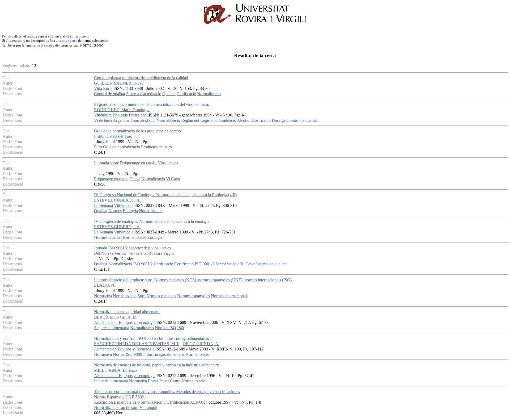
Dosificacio (261, 120)
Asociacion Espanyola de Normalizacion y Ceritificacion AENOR (149, 402)
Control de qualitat (109, 93)
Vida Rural (103, 88)
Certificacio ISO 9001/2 (194, 264)
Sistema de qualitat (271, 264)
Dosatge (279, 120)
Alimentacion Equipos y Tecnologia (124, 349)
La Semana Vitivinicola (113, 205)
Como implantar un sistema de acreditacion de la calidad (141, 78)
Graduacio (227, 120)
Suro (98, 147)
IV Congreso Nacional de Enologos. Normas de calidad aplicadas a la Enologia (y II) (165, 195)
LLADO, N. (104, 285)
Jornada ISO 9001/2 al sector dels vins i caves (132, 248)
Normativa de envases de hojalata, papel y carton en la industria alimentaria (157, 365)
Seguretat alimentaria (111, 327)
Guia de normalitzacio (121, 147)
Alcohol (243, 120)
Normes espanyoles (193, 296)
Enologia (130, 210)
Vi (168, 179)
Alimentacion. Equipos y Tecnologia (124, 322)
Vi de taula (103, 120)
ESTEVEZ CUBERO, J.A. (117, 200)
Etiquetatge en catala (111, 179)
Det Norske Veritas (110, 253)
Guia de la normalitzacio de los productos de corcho (137, 131)
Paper (164, 381)
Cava (175, 179)
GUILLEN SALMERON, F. (118, 83)
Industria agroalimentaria (164, 354)
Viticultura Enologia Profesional (121, 115)
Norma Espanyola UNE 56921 (120, 397)
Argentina (121, 120)
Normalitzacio (209, 93)
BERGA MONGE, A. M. (116, 317)
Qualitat (169, 93)
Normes (115, 210)
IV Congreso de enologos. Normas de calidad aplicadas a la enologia (151, 221)
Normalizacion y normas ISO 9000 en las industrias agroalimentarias (151, 338)
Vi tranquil (148, 407)
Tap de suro (128, 407)
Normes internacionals (229, 296)
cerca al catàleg (43, 45)
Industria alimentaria (111, 381)
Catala (135, 179)
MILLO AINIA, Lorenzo (115, 370)
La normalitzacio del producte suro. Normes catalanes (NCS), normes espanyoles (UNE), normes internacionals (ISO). (193, 280)
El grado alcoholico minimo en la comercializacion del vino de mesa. (151, 104)
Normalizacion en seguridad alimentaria (127, 312)
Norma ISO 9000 (127, 354)
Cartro (175, 381)
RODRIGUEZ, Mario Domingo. (122, 109)
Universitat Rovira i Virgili (151, 253)
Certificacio (186, 93)
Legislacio (209, 120)
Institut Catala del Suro (113, 136)
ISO (180, 327)
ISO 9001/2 (143, 264)
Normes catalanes (161, 296)
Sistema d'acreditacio (143, 93)
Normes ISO (165, 327)
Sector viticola (227, 264)
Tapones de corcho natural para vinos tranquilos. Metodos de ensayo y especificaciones (167, 391)
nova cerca (69, 41)
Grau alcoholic (143, 120)
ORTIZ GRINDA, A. (201, 343)
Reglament (190, 120)
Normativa (103, 296)
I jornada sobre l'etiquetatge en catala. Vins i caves (136, 163)
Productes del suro (156, 147)
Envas (153, 381)
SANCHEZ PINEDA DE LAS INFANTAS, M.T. (137, 343)
